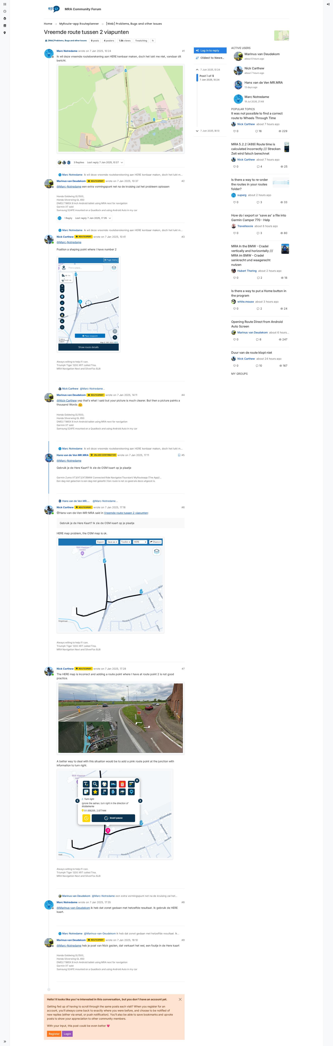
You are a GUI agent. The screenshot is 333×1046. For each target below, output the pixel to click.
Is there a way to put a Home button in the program (258, 293)
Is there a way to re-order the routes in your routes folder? (249, 184)
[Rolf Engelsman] (233, 358)
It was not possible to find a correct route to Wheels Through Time (257, 115)
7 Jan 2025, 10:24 (100, 50)
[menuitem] (328, 4)
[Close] (180, 999)
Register (54, 1033)
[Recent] (5, 11)
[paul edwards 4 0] (233, 226)
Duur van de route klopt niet (251, 352)
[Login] (328, 4)
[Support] (5, 26)
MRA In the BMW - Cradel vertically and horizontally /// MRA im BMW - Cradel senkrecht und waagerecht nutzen (252, 255)
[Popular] (5, 18)
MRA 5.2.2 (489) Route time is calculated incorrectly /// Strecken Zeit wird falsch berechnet (256, 148)
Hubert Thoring (247, 270)
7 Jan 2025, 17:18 (115, 507)
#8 (183, 902)
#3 (183, 236)
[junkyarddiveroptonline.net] (233, 124)
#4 (183, 394)
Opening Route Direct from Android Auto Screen (257, 324)
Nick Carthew (65, 236)
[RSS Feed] (153, 41)
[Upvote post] (167, 163)
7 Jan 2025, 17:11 (139, 455)
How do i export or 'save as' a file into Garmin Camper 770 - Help (258, 217)
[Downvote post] (181, 163)
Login (67, 1033)
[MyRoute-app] (5, 33)
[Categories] (5, 4)
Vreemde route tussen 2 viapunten (126, 512)
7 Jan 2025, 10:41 (115, 236)
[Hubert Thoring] (233, 159)
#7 (183, 668)
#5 (183, 455)
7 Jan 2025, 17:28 (115, 668)
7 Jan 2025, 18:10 (127, 940)
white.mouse (245, 301)
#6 (183, 507)
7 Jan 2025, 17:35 (100, 902)
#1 (183, 50)
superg (241, 195)
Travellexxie (245, 226)
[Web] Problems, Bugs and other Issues (67, 40)
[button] (5, 1041)
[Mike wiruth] (233, 195)
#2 (183, 181)
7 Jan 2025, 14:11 (127, 394)
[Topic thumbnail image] (286, 149)
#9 (183, 940)
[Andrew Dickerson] (233, 332)
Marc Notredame (67, 50)
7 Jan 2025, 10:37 (127, 181)
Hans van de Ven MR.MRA (73, 455)
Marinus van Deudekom (71, 181)
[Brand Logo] (53, 9)
